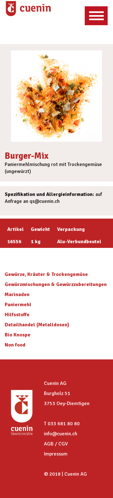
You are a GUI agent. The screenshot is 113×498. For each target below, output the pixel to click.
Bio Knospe (17, 335)
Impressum (55, 454)
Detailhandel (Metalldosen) (37, 325)
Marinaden (17, 294)
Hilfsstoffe (17, 315)
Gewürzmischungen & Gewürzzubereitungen (56, 284)
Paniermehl (18, 304)
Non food (15, 345)
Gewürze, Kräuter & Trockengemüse (46, 274)
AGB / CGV (56, 444)
